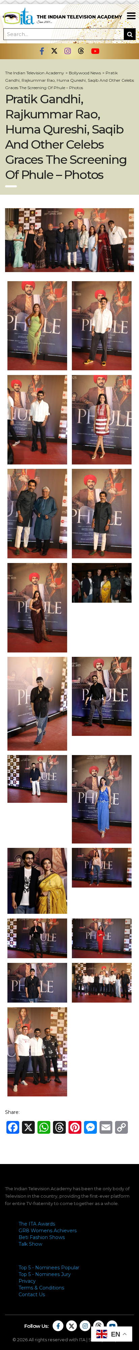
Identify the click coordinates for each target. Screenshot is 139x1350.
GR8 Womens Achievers (48, 1231)
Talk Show (30, 1244)
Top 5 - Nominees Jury (45, 1274)
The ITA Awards (37, 1224)
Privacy (27, 1281)
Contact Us (32, 1294)
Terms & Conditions (41, 1288)
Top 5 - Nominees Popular (49, 1268)
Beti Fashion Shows (42, 1237)
